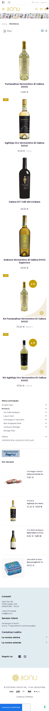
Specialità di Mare (34, 559)
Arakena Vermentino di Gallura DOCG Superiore (25, 261)
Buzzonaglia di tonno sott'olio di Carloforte (36, 562)
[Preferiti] (41, 9)
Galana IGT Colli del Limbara (24, 202)
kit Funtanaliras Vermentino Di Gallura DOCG (24, 320)
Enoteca (30, 501)
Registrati (44, 2)
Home (4, 24)
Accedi (36, 2)
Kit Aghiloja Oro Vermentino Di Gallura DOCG (24, 379)
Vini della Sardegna (35, 530)
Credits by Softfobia (24, 697)
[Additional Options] (24, 453)
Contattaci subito (11, 632)
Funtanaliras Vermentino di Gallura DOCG (24, 85)
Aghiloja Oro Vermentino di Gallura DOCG (24, 144)
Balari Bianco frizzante (36, 533)
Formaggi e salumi (35, 471)
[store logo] (13, 9)
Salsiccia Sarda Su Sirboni (36, 474)
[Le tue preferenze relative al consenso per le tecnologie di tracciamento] (45, 707)
